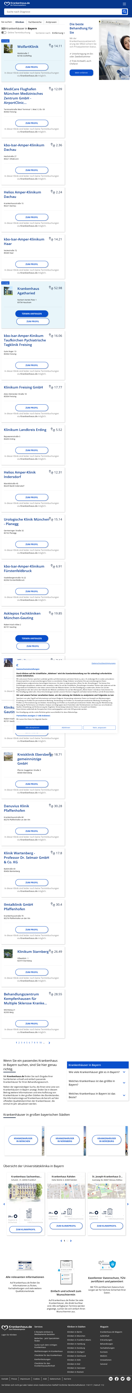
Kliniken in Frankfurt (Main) (79, 1340)
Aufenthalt (104, 1336)
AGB (45, 1379)
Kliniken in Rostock (75, 1372)
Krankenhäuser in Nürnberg (65, 1140)
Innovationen (106, 1360)
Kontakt (5, 1379)
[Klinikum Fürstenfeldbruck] (8, 662)
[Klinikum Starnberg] (8, 953)
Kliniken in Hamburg (76, 1344)
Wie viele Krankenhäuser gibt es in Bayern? (94, 1072)
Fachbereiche (35, 22)
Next (128, 1204)
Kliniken (19, 22)
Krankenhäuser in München (23, 1140)
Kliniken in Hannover (76, 1368)
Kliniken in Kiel (73, 1364)
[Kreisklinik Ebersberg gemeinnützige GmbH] (8, 756)
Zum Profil (32, 67)
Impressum (25, 1379)
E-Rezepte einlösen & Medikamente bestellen (44, 1333)
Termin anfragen (32, 313)
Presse (14, 1379)
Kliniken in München (76, 1336)
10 (40, 1042)
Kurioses (104, 1352)
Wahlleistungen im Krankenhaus (48, 1351)
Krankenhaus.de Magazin (111, 1332)
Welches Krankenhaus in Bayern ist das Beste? (92, 1095)
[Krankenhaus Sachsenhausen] (26, 1189)
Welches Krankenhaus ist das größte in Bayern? (92, 1082)
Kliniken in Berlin (74, 1332)
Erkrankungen (106, 1340)
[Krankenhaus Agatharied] (8, 290)
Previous (4, 1204)
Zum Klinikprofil (25, 1229)
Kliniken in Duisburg (76, 1348)
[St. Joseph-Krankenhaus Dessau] (107, 1189)
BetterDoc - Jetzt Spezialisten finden (46, 1339)
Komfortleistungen (42, 1359)
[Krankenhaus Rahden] (66, 1189)
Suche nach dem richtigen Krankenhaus (45, 1346)
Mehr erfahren (81, 72)
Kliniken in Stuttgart (76, 1352)
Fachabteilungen (107, 1348)
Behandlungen (106, 1344)
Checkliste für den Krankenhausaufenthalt (44, 1364)
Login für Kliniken (9, 1334)
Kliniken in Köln (74, 1360)
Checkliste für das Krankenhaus (48, 1355)
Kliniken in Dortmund (76, 1356)
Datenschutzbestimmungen (104, 663)
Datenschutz (55, 1379)
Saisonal (103, 1364)
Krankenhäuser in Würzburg (106, 1140)
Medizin (103, 1356)
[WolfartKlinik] (8, 48)
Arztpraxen (51, 22)
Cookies (36, 1379)
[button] (58, 33)
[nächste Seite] (49, 1042)
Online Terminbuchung (19, 32)
